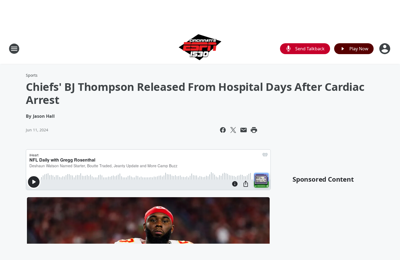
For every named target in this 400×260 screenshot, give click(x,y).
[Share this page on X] (233, 130)
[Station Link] (200, 48)
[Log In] (385, 48)
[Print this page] (254, 130)
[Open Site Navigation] (14, 48)
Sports (32, 75)
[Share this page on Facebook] (223, 130)
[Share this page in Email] (243, 130)
